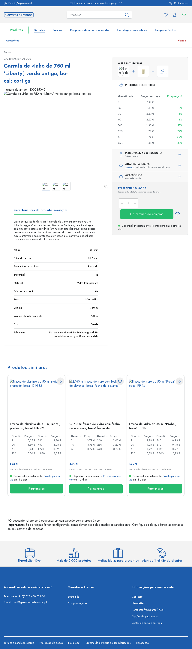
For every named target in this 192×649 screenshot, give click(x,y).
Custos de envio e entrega (147, 623)
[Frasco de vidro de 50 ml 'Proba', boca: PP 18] (155, 398)
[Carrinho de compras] (183, 14)
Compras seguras (77, 603)
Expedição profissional (20, 3)
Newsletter (138, 603)
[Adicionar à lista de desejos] (177, 214)
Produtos (16, 30)
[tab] (33, 211)
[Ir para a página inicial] (19, 15)
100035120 (130, 167)
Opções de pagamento (145, 616)
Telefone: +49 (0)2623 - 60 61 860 (24, 596)
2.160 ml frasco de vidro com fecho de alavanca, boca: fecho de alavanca (94, 426)
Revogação (142, 643)
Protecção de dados (51, 643)
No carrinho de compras (146, 214)
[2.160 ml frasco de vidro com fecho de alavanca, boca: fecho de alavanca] (95, 398)
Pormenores (36, 489)
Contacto (137, 597)
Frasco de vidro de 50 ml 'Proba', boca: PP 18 (152, 426)
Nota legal (74, 643)
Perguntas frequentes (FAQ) (148, 610)
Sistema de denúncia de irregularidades (108, 643)
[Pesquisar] (127, 15)
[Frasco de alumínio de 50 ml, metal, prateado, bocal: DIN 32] (36, 398)
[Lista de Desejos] (165, 14)
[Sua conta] (174, 14)
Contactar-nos (181, 3)
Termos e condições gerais (19, 643)
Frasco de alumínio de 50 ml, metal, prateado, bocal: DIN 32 (35, 426)
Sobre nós (73, 597)
